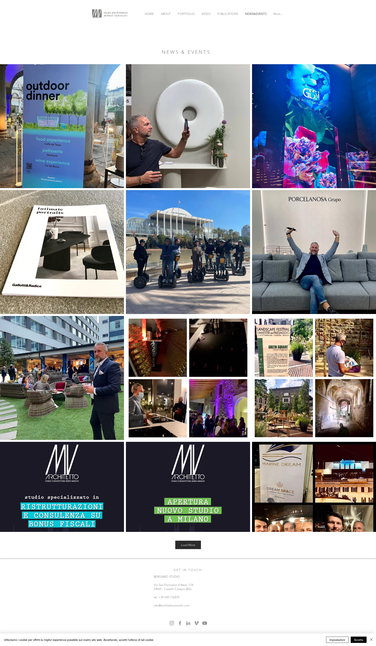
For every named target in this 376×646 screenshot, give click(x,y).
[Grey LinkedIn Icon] (188, 623)
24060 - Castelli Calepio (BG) (173, 589)
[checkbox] (9, 305)
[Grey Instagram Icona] (172, 623)
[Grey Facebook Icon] (180, 623)
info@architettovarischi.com (172, 605)
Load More (188, 545)
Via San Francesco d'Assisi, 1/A (173, 585)
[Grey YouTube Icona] (205, 623)
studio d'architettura (116, 12)
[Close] (371, 640)
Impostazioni (337, 640)
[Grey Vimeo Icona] (196, 623)
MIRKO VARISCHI (116, 15)
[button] (115, 306)
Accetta (358, 640)
